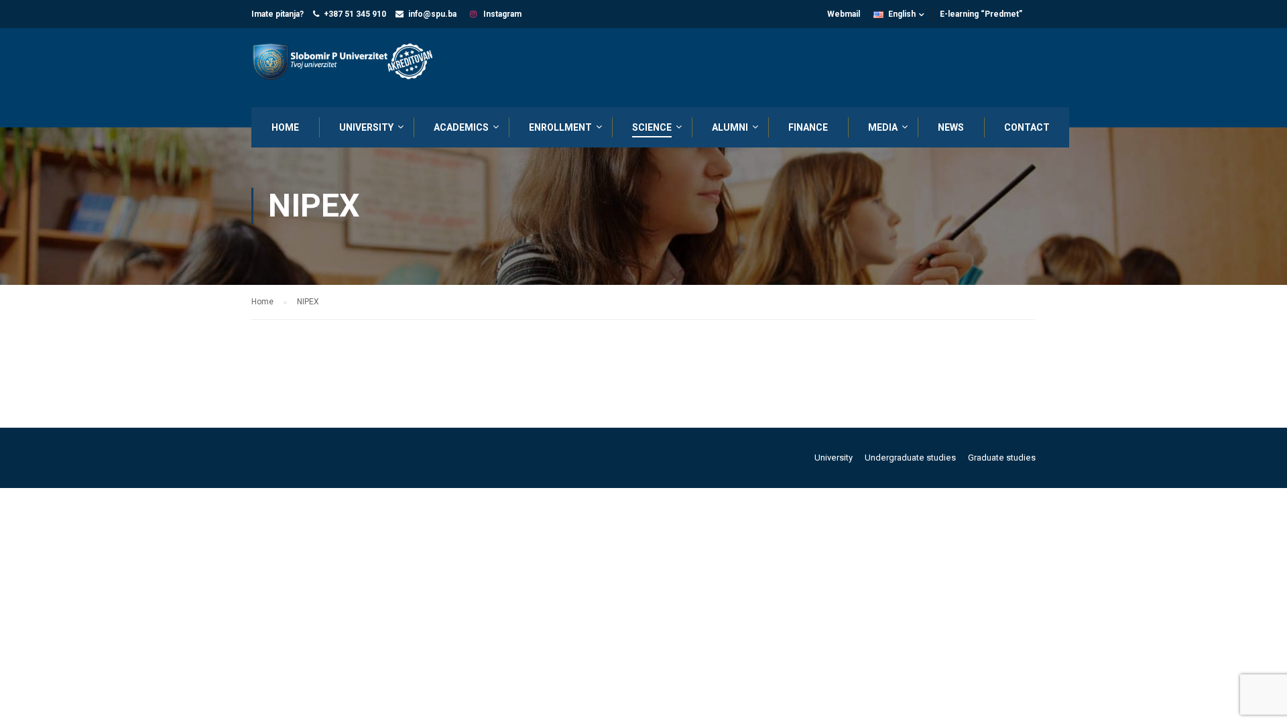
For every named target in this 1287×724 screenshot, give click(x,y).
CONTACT (1027, 127)
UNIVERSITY (366, 127)
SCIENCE (652, 127)
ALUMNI (730, 127)
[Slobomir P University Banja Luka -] (348, 63)
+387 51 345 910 (355, 14)
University (833, 457)
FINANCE (808, 127)
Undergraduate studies (910, 457)
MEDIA (883, 127)
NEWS (951, 127)
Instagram (501, 14)
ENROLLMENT (560, 127)
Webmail (843, 14)
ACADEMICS (461, 127)
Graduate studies (1002, 457)
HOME (285, 127)
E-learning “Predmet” (981, 14)
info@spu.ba (432, 14)
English (902, 14)
